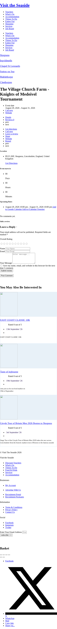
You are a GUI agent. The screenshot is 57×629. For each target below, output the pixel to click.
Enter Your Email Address (11, 532)
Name (2, 248)
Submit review (6, 271)
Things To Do (11, 19)
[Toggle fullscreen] (6, 554)
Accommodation (12, 16)
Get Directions (11, 163)
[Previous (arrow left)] (1, 557)
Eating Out (9, 21)
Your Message (6, 263)
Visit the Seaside (15, 5)
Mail (7, 621)
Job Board (9, 29)
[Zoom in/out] (9, 554)
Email (2, 251)
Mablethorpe (6, 76)
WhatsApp (9, 618)
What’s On (9, 14)
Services (8, 26)
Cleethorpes (6, 82)
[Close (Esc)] (1, 554)
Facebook (9, 561)
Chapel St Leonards (10, 66)
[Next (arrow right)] (4, 557)
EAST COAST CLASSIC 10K (15, 320)
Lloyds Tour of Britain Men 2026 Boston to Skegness (26, 423)
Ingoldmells (6, 60)
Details (8, 117)
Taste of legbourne (9, 371)
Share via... (10, 625)
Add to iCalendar (29, 209)
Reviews (9, 120)
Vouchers (9, 12)
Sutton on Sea (7, 71)
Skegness (4, 55)
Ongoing (41, 209)
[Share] (4, 554)
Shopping (9, 24)
